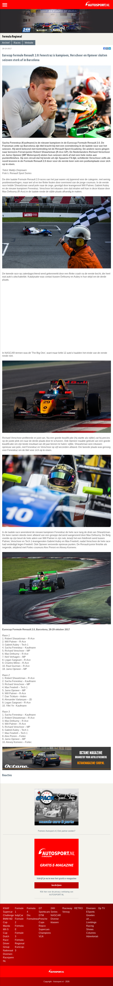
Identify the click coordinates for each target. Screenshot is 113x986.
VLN (41, 936)
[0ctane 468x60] (56, 758)
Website (29, 42)
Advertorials (92, 936)
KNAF (6, 908)
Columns (91, 933)
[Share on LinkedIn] (109, 48)
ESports (90, 912)
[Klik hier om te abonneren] (56, 857)
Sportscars (44, 912)
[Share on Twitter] (107, 48)
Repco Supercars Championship (46, 929)
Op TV (101, 908)
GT (40, 908)
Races (17, 42)
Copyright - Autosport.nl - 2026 (56, 981)
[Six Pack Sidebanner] (56, 807)
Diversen (91, 908)
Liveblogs (91, 922)
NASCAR (56, 915)
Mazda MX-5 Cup (6, 929)
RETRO (78, 908)
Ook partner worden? (66, 831)
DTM (41, 915)
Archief (5, 42)
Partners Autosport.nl (47, 831)
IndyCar (19, 915)
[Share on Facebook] (104, 48)
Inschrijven (56, 885)
